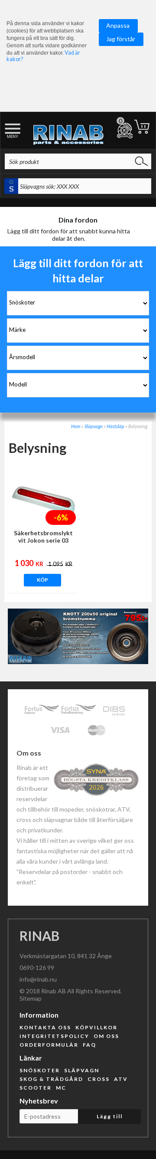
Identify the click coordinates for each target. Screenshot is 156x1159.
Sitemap (31, 998)
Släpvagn (93, 426)
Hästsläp (115, 426)
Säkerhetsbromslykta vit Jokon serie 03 (43, 536)
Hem (76, 426)
